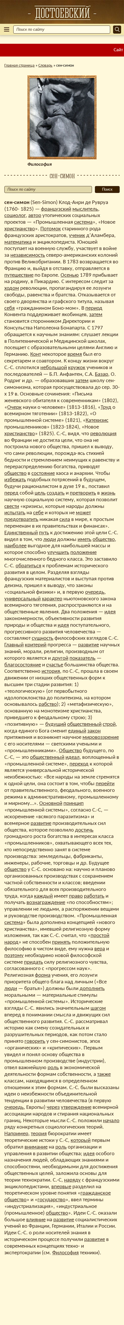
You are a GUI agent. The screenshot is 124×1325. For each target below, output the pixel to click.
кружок (76, 368)
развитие (88, 645)
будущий (55, 724)
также (104, 1074)
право (76, 896)
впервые (61, 1187)
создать (56, 493)
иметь (84, 539)
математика (18, 242)
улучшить (58, 552)
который (81, 1140)
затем (95, 315)
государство (51, 1200)
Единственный (21, 533)
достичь (84, 830)
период (93, 308)
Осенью (70, 275)
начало (111, 1121)
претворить (83, 493)
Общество (70, 751)
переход (79, 764)
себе (38, 513)
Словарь (45, 65)
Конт (35, 354)
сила (64, 519)
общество (15, 473)
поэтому (14, 955)
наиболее (15, 546)
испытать (14, 513)
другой (60, 658)
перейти (105, 784)
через (53, 1107)
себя (9, 308)
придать (33, 962)
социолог (15, 215)
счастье (54, 665)
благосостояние (22, 665)
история (51, 671)
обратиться (28, 566)
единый (77, 731)
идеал (72, 757)
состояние (43, 473)
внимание (36, 1147)
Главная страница (19, 65)
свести (11, 506)
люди (49, 539)
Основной (50, 803)
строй (109, 724)
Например (16, 1134)
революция (103, 434)
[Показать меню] (6, 29)
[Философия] (62, 12)
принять (61, 942)
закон (94, 731)
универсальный (22, 599)
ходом (11, 288)
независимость (27, 255)
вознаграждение (46, 902)
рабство (48, 704)
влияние (36, 1220)
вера (99, 949)
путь (44, 533)
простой (100, 935)
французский (56, 209)
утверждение (76, 1107)
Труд (106, 407)
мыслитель (85, 209)
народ (11, 942)
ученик (77, 235)
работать (94, 896)
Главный (14, 645)
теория (39, 1134)
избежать (15, 480)
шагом (98, 1008)
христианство (19, 229)
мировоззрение (100, 737)
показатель (82, 658)
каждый (43, 896)
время (74, 354)
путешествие (18, 275)
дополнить (92, 989)
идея (110, 612)
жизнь (108, 493)
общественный (84, 724)
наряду (72, 1180)
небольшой (53, 368)
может (83, 513)
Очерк (14, 407)
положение (83, 552)
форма (42, 975)
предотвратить (21, 519)
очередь (94, 592)
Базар (101, 374)
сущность (42, 638)
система (83, 222)
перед (11, 493)
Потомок (50, 229)
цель (40, 493)
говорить (35, 1041)
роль (53, 1068)
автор (34, 215)
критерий (35, 645)
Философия (65, 1253)
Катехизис (97, 420)
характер (52, 599)
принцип (73, 803)
